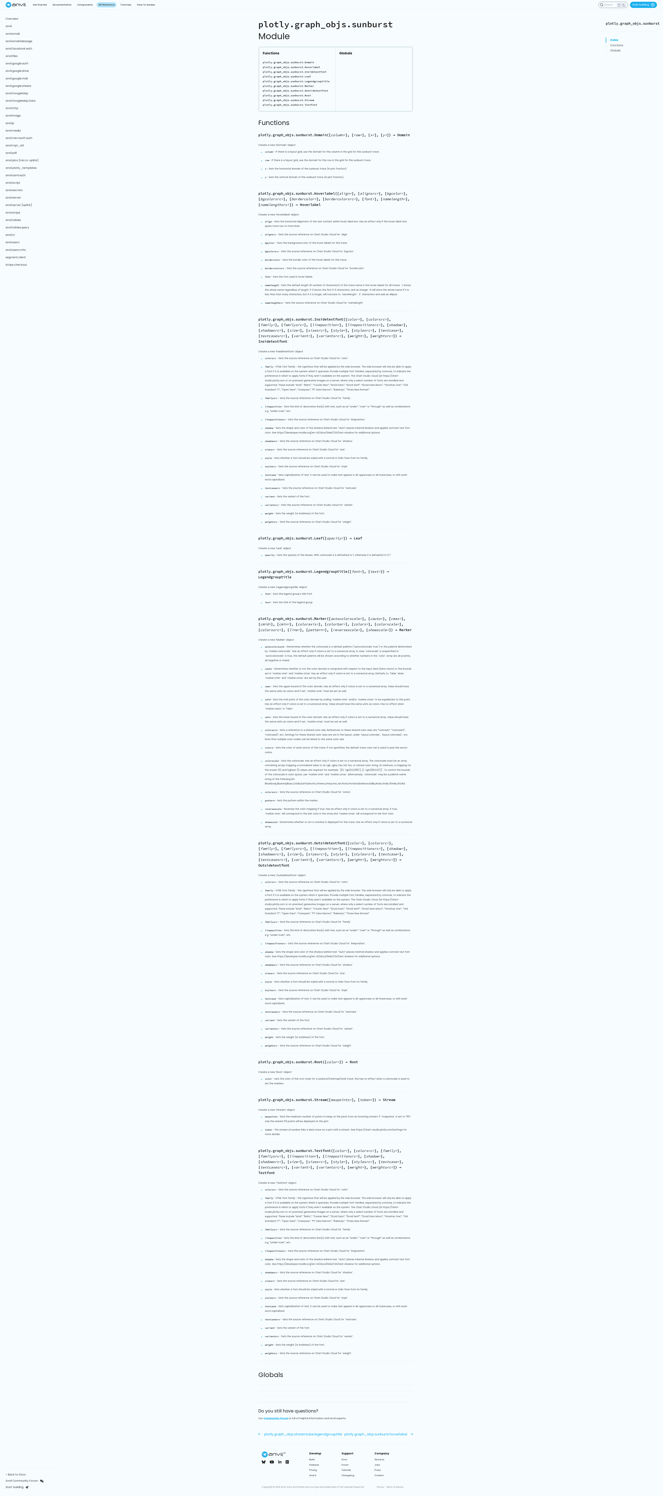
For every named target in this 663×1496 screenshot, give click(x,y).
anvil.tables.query (17, 227)
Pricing (313, 1470)
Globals (615, 50)
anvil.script (13, 183)
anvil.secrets (14, 190)
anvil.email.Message (19, 41)
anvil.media (13, 131)
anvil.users (13, 242)
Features (314, 1464)
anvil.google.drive (17, 71)
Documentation (62, 4)
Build (312, 1459)
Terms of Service (394, 1486)
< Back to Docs (16, 1474)
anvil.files (12, 56)
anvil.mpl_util (15, 145)
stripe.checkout (16, 265)
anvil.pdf (11, 153)
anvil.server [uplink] (19, 205)
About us (379, 1459)
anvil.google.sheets (18, 86)
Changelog (348, 1475)
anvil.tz (10, 235)
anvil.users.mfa (16, 250)
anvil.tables (13, 220)
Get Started (40, 4)
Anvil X (312, 1475)
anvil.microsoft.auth (19, 138)
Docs (344, 1459)
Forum (345, 1464)
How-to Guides (146, 4)
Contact (378, 1475)
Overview (12, 19)
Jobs (377, 1464)
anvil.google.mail (17, 78)
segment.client (16, 257)
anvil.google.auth (17, 63)
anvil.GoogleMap (17, 93)
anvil (9, 26)
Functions (616, 45)
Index (614, 40)
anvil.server (13, 198)
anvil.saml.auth (16, 175)
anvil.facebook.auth (19, 49)
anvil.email (13, 34)
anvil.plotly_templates (21, 168)
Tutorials (125, 4)
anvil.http (12, 108)
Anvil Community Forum (22, 1481)
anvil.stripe (13, 213)
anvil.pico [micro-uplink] (22, 160)
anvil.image (13, 116)
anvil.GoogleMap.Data (20, 101)
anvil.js (10, 123)
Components (85, 4)
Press (377, 1470)
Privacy (380, 1486)
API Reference (106, 4)
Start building (640, 4)
